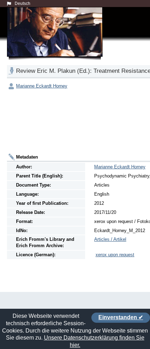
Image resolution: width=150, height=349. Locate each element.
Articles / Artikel (110, 239)
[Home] (56, 39)
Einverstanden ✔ (120, 317)
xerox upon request (115, 254)
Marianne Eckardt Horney (41, 86)
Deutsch (22, 3)
